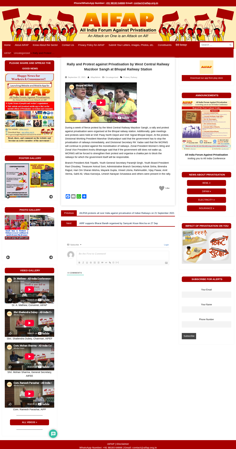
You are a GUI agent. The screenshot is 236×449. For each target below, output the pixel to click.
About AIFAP (22, 45)
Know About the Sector (45, 45)
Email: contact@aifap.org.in (140, 447)
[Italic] (83, 262)
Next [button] (51, 197)
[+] (117, 262)
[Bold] (79, 262)
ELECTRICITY (205, 200)
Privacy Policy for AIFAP (91, 45)
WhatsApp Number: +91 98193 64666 (100, 447)
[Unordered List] (98, 262)
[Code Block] (106, 262)
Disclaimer (122, 444)
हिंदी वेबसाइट (181, 45)
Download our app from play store (206, 78)
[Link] (110, 262)
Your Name (206, 304)
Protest (126, 77)
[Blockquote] (102, 262)
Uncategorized (112, 77)
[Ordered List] (95, 262)
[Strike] (91, 262)
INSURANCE (205, 208)
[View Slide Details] (17, 180)
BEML (206, 183)
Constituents (165, 45)
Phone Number (206, 319)
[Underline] (87, 262)
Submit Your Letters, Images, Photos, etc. (131, 45)
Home (7, 45)
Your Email (206, 289)
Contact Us (68, 45)
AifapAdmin (95, 77)
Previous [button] (8, 197)
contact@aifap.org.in (146, 3)
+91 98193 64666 (115, 3)
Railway (134, 77)
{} (113, 262)
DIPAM (205, 191)
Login (166, 245)
